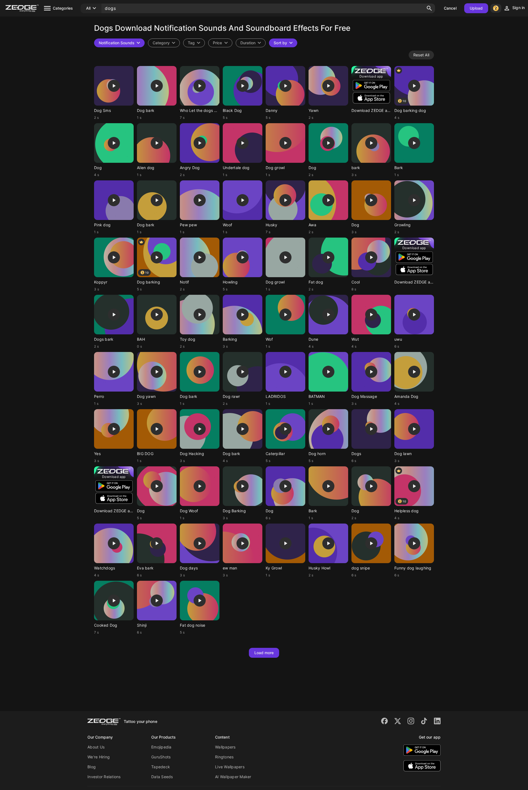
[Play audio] (114, 86)
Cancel (450, 8)
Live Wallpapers (229, 766)
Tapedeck (160, 766)
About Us (96, 747)
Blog (91, 766)
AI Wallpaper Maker (233, 776)
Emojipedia (161, 747)
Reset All (421, 55)
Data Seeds (162, 776)
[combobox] (194, 42)
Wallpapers (225, 747)
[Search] (429, 8)
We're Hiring (98, 757)
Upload (476, 8)
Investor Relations (104, 776)
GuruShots (160, 757)
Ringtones (224, 757)
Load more (264, 652)
